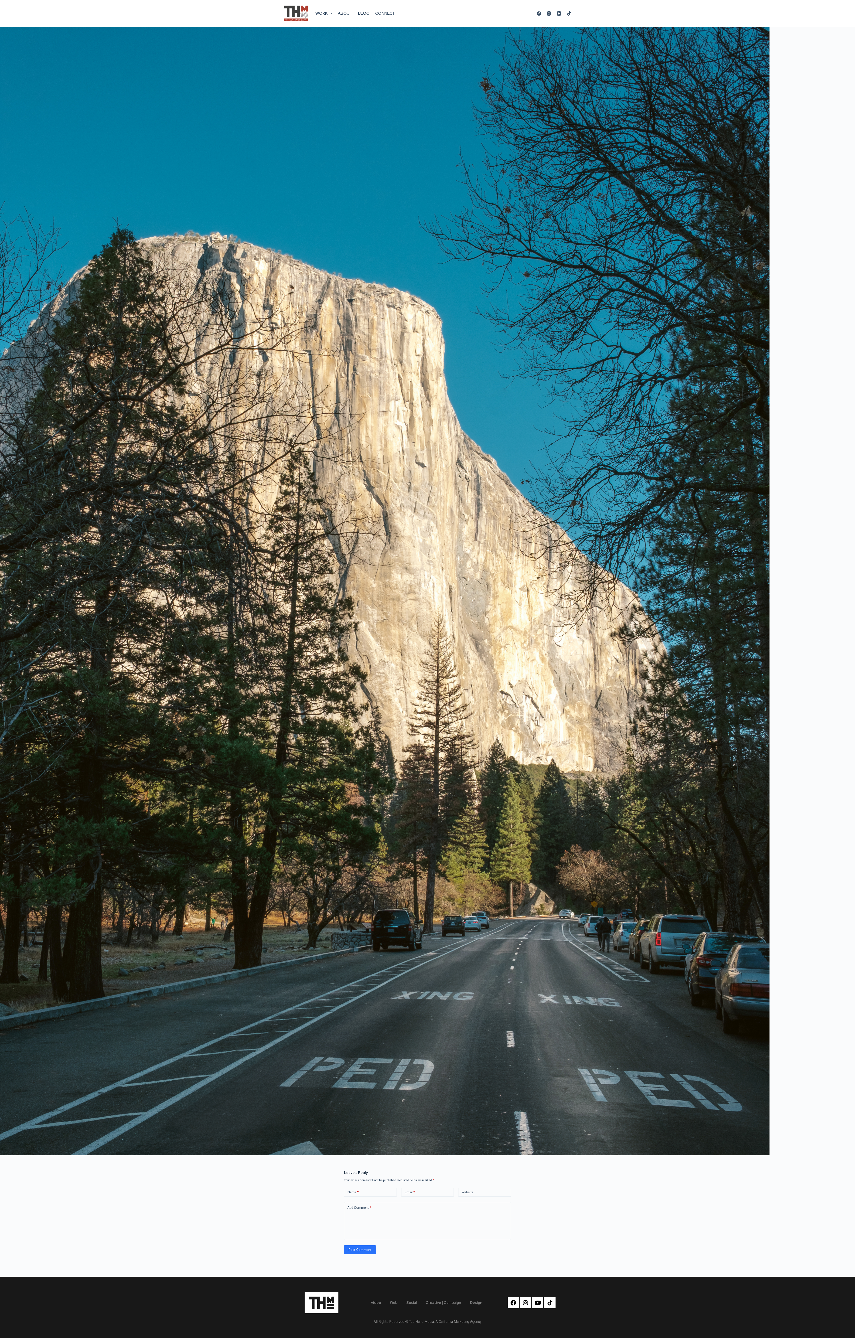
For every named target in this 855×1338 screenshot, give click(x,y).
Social (411, 1302)
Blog (364, 13)
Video (376, 1302)
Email (410, 1192)
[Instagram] (549, 13)
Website (467, 1192)
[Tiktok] (550, 1302)
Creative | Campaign (443, 1302)
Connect (385, 13)
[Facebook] (539, 13)
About (345, 13)
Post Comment (359, 1249)
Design (476, 1302)
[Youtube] (537, 1302)
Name (353, 1192)
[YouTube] (559, 13)
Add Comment (359, 1207)
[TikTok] (569, 13)
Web (393, 1302)
